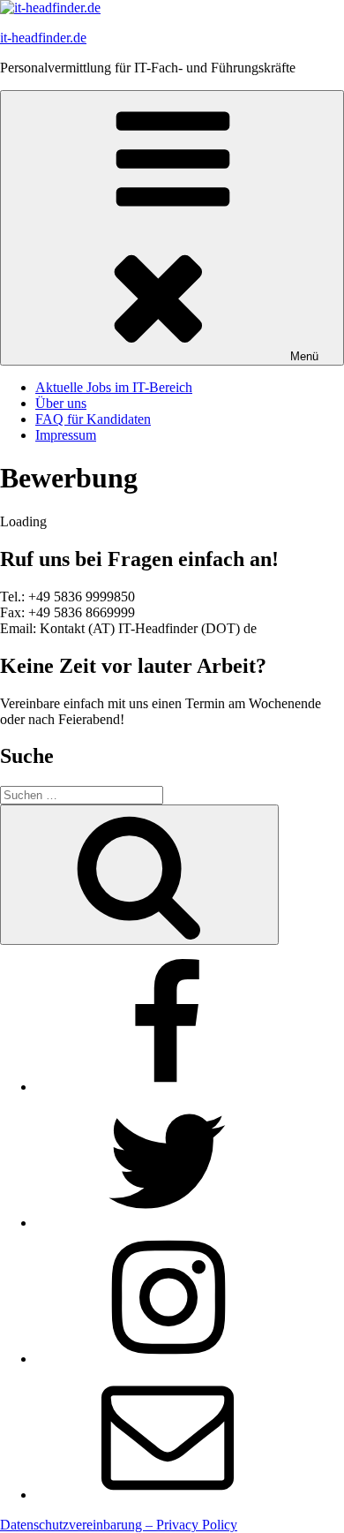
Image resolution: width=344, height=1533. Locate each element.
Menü (304, 356)
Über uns (60, 403)
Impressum (65, 434)
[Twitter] (167, 1222)
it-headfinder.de (43, 37)
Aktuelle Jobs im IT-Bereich (113, 387)
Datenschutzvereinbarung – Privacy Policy (118, 1524)
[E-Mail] (167, 1494)
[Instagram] (167, 1358)
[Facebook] (167, 1086)
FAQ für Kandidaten (93, 419)
